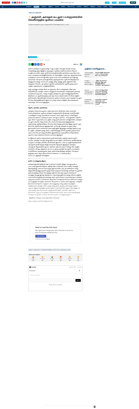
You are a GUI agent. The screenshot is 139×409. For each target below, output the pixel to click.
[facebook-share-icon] (35, 65)
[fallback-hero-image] (89, 75)
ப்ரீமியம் (36, 7)
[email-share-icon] (41, 65)
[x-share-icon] (32, 65)
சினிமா (63, 6)
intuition (69, 249)
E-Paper (107, 2)
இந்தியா (50, 6)
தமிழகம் (43, 6)
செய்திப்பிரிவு (32, 57)
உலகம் (57, 6)
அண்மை (28, 6)
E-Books (114, 2)
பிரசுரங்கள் (122, 2)
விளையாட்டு (70, 6)
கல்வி (105, 6)
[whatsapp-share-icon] (30, 65)
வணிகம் (79, 6)
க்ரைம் (99, 6)
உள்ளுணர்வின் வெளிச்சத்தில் (47, 249)
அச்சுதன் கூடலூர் (37, 249)
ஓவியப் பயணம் (56, 249)
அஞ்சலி (30, 249)
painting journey (63, 249)
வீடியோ (86, 6)
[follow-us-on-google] (81, 64)
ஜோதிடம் (92, 6)
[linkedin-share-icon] (38, 65)
